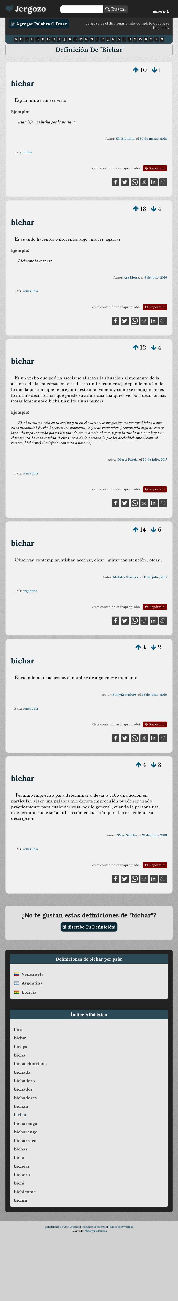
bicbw (20, 1038)
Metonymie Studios (96, 1230)
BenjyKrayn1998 (124, 694)
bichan (21, 1106)
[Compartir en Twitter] (125, 182)
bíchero (22, 1174)
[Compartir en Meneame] (163, 182)
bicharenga (25, 1123)
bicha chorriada (30, 1063)
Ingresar (159, 11)
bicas (19, 1029)
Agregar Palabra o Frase (41, 23)
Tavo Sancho (127, 835)
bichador (23, 1089)
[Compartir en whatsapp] (135, 182)
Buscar (118, 9)
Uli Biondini (125, 138)
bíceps (20, 1046)
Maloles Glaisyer (125, 577)
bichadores (25, 1098)
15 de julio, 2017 (155, 577)
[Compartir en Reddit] (144, 182)
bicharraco (25, 1140)
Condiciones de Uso (56, 1226)
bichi (19, 1183)
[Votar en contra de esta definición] (154, 70)
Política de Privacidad (121, 1226)
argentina (30, 591)
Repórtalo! (156, 168)
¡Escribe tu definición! (91, 926)
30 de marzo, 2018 (153, 138)
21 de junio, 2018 (154, 835)
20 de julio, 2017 (155, 459)
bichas (20, 1149)
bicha (19, 1055)
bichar (23, 83)
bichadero (24, 1080)
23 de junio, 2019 (154, 694)
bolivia (27, 152)
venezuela (30, 291)
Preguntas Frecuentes (94, 1226)
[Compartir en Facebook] (115, 182)
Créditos (74, 1226)
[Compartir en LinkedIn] (154, 182)
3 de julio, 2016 (155, 277)
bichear (22, 1166)
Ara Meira (131, 277)
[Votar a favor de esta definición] (136, 70)
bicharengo (26, 1132)
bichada (22, 1072)
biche (19, 1157)
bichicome (25, 1191)
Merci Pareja (128, 459)
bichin (20, 1200)
